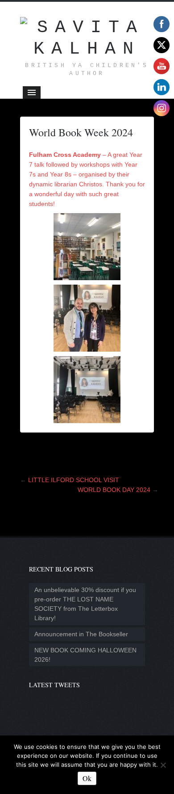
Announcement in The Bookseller (81, 634)
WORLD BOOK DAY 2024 (114, 489)
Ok (87, 778)
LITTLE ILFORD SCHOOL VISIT (73, 479)
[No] (162, 764)
